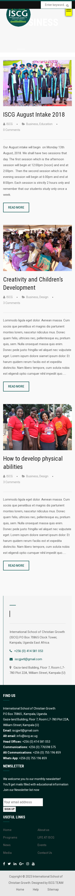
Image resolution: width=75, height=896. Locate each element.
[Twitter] (9, 864)
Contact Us (45, 852)
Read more (16, 207)
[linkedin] (15, 864)
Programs (10, 837)
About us (43, 830)
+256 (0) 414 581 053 (28, 651)
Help (36, 889)
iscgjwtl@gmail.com (28, 659)
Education (45, 124)
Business (32, 124)
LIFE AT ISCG (46, 837)
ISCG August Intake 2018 (34, 114)
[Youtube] (33, 864)
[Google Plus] (21, 864)
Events (42, 845)
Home (7, 830)
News (7, 845)
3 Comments (11, 303)
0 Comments (11, 130)
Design (43, 297)
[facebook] (4, 864)
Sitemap (53, 889)
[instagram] (27, 864)
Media (7, 852)
